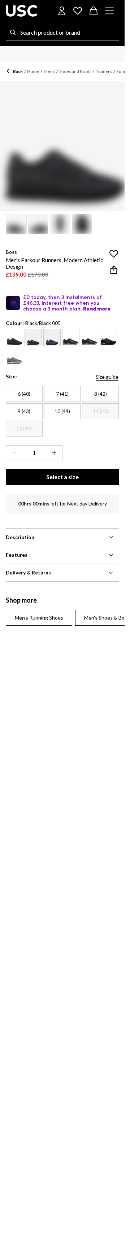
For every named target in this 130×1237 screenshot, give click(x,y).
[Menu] (109, 11)
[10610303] (89, 337)
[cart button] (93, 11)
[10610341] (33, 337)
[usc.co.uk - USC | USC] (22, 11)
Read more (96, 309)
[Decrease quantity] (12, 453)
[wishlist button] (78, 11)
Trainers (104, 71)
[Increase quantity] (55, 453)
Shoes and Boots (75, 71)
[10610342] (14, 337)
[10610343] (70, 337)
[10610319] (52, 337)
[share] (114, 270)
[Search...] (13, 32)
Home (33, 71)
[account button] (62, 11)
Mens (49, 71)
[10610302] (14, 356)
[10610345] (108, 337)
